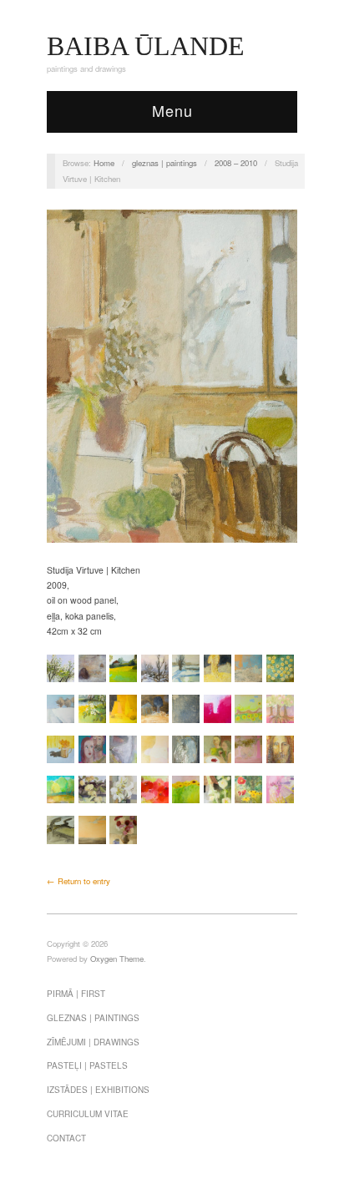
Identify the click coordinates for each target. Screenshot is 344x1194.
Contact (66, 1138)
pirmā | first (76, 993)
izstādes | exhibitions (98, 1089)
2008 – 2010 (236, 163)
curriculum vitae (88, 1114)
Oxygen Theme (117, 958)
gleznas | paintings (164, 163)
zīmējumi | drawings (93, 1042)
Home (104, 163)
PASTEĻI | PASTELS (87, 1065)
